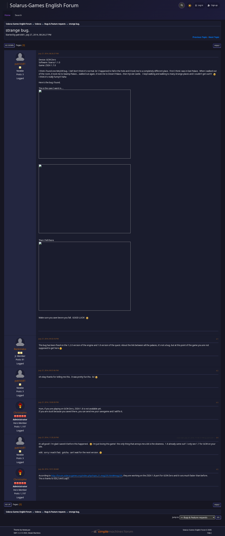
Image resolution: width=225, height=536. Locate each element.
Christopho (20, 412)
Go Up (7, 504)
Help (209, 533)
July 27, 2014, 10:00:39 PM (48, 402)
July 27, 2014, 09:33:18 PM (48, 339)
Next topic (214, 37)
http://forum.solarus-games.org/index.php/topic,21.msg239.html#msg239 (86, 475)
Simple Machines (34, 533)
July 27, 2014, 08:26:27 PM (48, 53)
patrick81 (20, 63)
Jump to (175, 517)
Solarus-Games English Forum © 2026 (197, 530)
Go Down (9, 45)
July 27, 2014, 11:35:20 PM (48, 437)
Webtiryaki (26, 530)
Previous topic (200, 37)
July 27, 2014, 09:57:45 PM (48, 370)
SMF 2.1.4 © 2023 (20, 533)
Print (216, 45)
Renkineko (20, 349)
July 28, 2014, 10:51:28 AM (48, 469)
